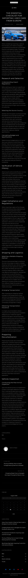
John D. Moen (19, 24)
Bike (3, 553)
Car (3, 435)
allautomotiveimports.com (17, 573)
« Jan (13, 514)
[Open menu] (14, 7)
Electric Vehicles (6, 559)
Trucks (3, 561)
